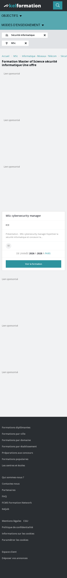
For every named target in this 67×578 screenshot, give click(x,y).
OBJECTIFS (9, 15)
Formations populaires (15, 459)
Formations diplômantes (16, 427)
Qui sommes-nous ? (13, 477)
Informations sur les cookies (18, 533)
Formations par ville (13, 433)
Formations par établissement (19, 446)
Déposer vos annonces (15, 558)
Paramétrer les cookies (15, 540)
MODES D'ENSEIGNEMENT (20, 25)
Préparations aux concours (17, 452)
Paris (48, 253)
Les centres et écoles (13, 465)
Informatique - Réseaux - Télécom (39, 56)
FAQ (4, 496)
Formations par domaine (16, 440)
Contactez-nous (11, 483)
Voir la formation (33, 263)
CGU (25, 521)
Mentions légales (11, 521)
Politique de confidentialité (17, 527)
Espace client (9, 551)
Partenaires (8, 490)
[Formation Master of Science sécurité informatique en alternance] (8, 246)
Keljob (5, 509)
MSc (15, 56)
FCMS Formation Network (17, 502)
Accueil (5, 56)
